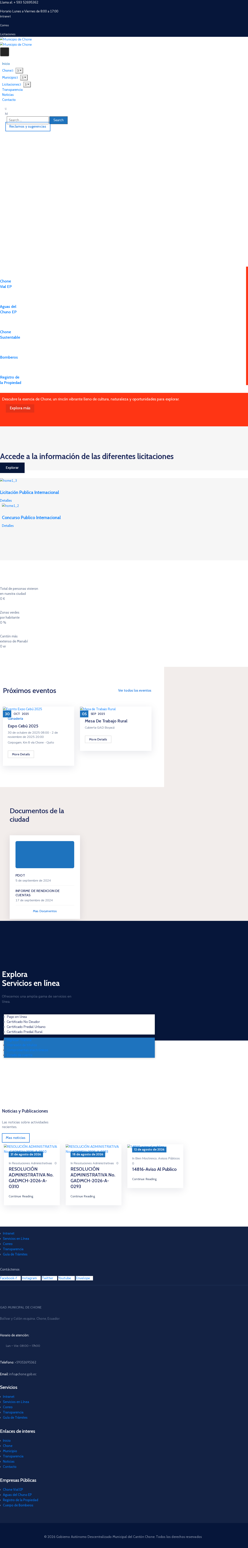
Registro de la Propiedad (20, 1500)
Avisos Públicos (169, 1158)
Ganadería (15, 718)
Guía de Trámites (15, 1254)
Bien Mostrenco (146, 1158)
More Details (21, 754)
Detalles (6, 500)
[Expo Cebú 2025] (22, 709)
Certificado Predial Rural (25, 1032)
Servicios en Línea (16, 1239)
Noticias (9, 1461)
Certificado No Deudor (23, 1022)
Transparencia (13, 1249)
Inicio (7, 1440)
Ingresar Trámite (19, 1040)
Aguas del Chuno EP (17, 1495)
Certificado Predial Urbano (26, 1027)
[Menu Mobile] (4, 51)
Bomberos (9, 357)
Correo (8, 1244)
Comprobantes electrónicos (27, 1050)
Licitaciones (10, 84)
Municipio (10, 1451)
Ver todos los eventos (134, 690)
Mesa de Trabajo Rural (106, 721)
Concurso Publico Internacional (31, 517)
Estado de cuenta (19, 1055)
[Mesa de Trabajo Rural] (98, 709)
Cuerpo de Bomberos (18, 1505)
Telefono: (18, 1362)
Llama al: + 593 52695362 (19, 2)
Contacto (9, 100)
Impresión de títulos (22, 1045)
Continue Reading (21, 1196)
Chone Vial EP (13, 1489)
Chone (7, 1446)
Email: (18, 1374)
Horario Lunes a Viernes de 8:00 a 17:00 (29, 11)
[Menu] (24, 77)
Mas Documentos (45, 911)
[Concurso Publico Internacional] (10, 505)
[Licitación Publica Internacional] (8, 480)
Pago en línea (17, 1017)
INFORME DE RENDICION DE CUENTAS (38, 893)
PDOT (20, 875)
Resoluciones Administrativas (32, 1163)
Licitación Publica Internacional (29, 492)
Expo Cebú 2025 (23, 726)
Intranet (8, 1233)
